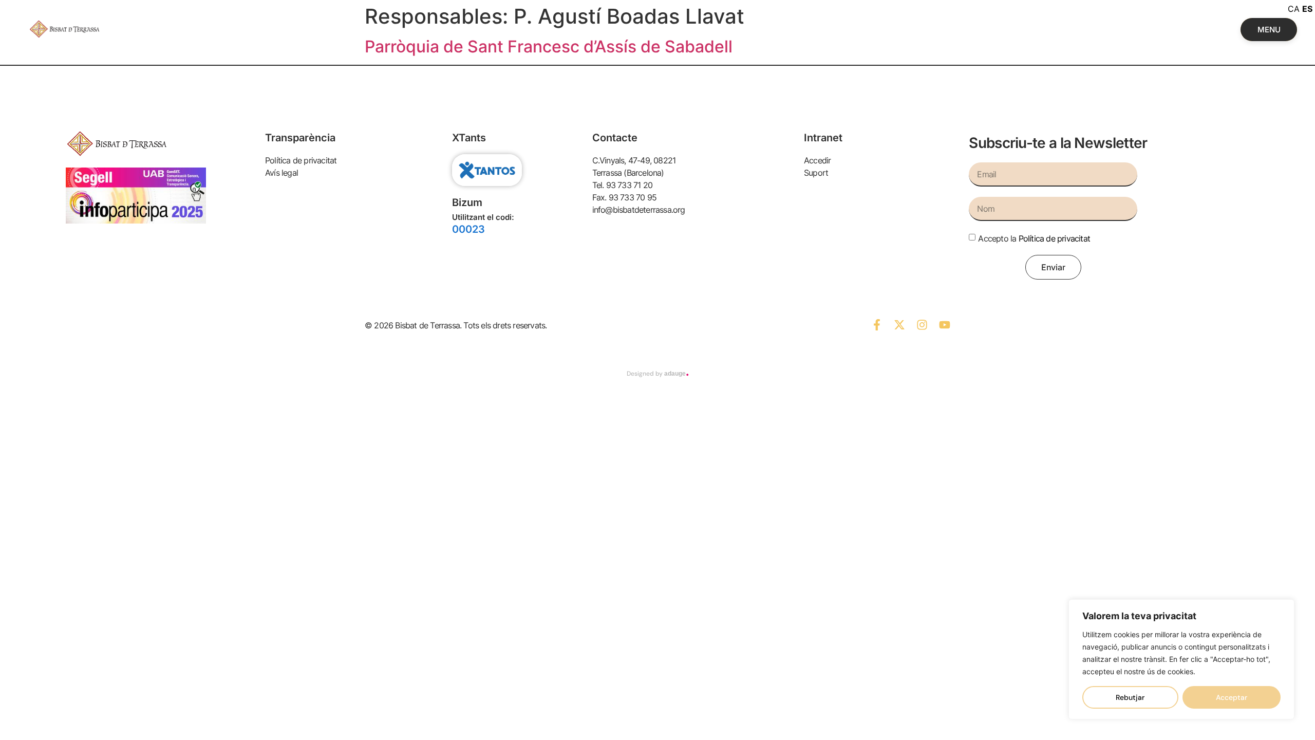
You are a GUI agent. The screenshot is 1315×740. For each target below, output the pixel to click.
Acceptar (1231, 697)
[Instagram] (922, 324)
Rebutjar (1130, 697)
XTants (469, 138)
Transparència (300, 138)
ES (1307, 9)
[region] (1181, 659)
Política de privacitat (1054, 238)
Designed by (658, 373)
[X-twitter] (899, 324)
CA (1294, 9)
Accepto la (1034, 238)
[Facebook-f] (876, 324)
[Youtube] (944, 324)
